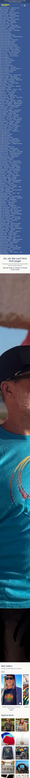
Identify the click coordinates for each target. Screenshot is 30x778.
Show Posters (3, 127)
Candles (2, 123)
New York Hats (3, 52)
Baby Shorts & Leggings (6, 103)
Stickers (11, 159)
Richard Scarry (9, 218)
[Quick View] (20, 703)
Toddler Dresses (14, 107)
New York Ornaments (5, 217)
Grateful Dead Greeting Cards (7, 35)
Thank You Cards (4, 153)
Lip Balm (19, 100)
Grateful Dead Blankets (5, 36)
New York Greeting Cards (6, 65)
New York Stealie (15, 19)
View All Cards (3, 159)
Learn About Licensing (15, 247)
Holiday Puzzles (13, 242)
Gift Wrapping (15, 175)
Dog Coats (15, 116)
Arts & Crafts (3, 174)
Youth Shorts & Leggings (6, 110)
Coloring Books (9, 191)
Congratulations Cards (15, 153)
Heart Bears (3, 20)
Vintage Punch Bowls (5, 135)
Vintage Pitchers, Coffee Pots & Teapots (10, 140)
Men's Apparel (13, 76)
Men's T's (17, 226)
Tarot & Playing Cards (5, 193)
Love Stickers (14, 164)
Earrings (15, 89)
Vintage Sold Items (4, 142)
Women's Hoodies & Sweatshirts (8, 14)
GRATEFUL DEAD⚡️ (5, 8)
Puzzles (2, 191)
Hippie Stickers (17, 161)
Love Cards (20, 151)
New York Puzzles (4, 55)
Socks (7, 91)
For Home (9, 119)
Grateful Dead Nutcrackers (6, 48)
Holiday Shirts (15, 241)
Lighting (18, 121)
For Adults (13, 67)
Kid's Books (16, 115)
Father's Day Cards (4, 156)
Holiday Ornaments (17, 143)
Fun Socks (13, 91)
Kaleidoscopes (3, 194)
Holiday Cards (14, 156)
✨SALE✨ (17, 231)
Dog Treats (2, 119)
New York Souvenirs (5, 207)
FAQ (11, 252)
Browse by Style (15, 8)
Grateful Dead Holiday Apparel (7, 41)
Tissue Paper (3, 178)
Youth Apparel (3, 108)
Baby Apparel (9, 102)
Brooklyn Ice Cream (5, 51)
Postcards (2, 172)
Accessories (12, 81)
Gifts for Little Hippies (5, 182)
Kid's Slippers (3, 113)
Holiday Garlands (4, 145)
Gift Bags (14, 177)
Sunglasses (3, 87)
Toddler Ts (12, 9)
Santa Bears (17, 30)
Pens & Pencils (16, 170)
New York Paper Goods (6, 62)
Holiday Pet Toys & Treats (6, 244)
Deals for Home (12, 234)
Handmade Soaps (4, 100)
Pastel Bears (3, 28)
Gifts (1, 167)
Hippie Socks (3, 92)
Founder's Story (4, 247)
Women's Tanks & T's (15, 68)
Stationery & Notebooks (16, 228)
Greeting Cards (14, 148)
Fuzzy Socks (11, 94)
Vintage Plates (14, 139)
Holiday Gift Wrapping (5, 239)
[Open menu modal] (28, 5)
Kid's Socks (3, 116)
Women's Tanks (9, 226)
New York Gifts (13, 54)
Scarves (10, 84)
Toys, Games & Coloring (6, 115)
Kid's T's (2, 226)
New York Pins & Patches (6, 59)
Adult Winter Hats (4, 83)
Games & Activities (17, 190)
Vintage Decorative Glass (6, 137)
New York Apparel (4, 49)
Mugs (16, 127)
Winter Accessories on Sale (7, 245)
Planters (17, 123)
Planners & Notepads (14, 169)
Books (13, 193)
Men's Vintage (3, 81)
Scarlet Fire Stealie (4, 25)
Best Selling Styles (4, 225)
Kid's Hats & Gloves (14, 111)
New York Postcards (5, 64)
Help (21, 252)
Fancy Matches (16, 126)
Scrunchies (19, 97)
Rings (20, 89)
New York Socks (4, 54)
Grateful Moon (11, 28)
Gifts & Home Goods (5, 32)
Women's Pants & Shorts (6, 75)
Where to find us (4, 253)
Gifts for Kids (3, 180)
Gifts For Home (4, 185)
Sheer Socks (3, 94)
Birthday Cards (15, 150)
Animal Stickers (4, 162)
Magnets (14, 186)
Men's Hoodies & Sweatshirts (7, 17)
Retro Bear (10, 222)
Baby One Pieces (4, 9)
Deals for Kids (3, 233)
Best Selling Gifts (4, 228)
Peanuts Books (3, 199)
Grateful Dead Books (5, 40)
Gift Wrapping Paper (5, 177)
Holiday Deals (3, 237)
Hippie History (16, 249)
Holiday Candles (4, 242)
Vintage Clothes (9, 188)
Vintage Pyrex (15, 130)
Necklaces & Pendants (5, 89)
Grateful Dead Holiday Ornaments (8, 44)
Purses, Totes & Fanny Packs (7, 86)
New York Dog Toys (11, 118)
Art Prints (11, 127)
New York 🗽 (18, 48)
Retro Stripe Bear (4, 22)
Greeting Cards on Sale (6, 236)
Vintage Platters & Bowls (6, 134)
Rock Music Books (16, 196)
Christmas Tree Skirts (5, 143)
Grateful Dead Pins (17, 36)
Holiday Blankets (4, 148)
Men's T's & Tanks (4, 78)
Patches (9, 175)
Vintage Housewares (5, 130)
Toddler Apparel (18, 103)
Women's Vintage (4, 76)
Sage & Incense (13, 124)
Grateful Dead (3, 250)
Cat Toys (20, 118)
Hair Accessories (4, 97)
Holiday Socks (13, 95)
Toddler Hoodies (4, 11)
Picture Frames (4, 124)
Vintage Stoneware (4, 139)
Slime (18, 193)
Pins (17, 174)
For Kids (2, 102)
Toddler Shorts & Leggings (13, 105)
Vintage (2, 188)
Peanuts (2, 218)
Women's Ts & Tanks (14, 12)
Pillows (15, 129)
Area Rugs (11, 121)
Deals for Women (13, 233)
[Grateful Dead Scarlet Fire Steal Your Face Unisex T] (11, 689)
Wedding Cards (4, 151)
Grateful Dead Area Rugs (6, 38)
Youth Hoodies (3, 12)
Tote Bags (2, 175)
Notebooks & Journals (5, 170)
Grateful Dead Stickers (5, 33)
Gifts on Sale (16, 236)
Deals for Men (3, 234)
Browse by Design (4, 19)
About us (16, 252)
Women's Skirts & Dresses (6, 71)
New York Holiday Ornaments (7, 60)
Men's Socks (19, 79)
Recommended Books (5, 249)
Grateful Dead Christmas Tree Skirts (9, 46)
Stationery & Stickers (9, 167)
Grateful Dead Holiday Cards (7, 43)
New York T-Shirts (15, 51)
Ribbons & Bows (12, 178)
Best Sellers (18, 218)
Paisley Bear (13, 22)
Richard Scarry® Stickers (15, 162)
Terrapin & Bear (4, 27)
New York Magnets (4, 57)
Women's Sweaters (4, 73)
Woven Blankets (17, 119)
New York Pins (14, 209)
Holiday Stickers (16, 166)
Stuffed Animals (12, 113)
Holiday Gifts (15, 40)
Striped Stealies (11, 20)
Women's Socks (18, 75)
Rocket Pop (10, 24)
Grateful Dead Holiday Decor (7, 146)
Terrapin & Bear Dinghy (15, 27)
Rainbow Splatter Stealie (6, 30)
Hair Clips (12, 97)
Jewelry (9, 87)
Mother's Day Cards (14, 154)
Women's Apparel (4, 68)
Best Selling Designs (5, 220)
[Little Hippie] (5, 5)
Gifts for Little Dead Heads (14, 180)
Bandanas (18, 86)
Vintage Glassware (4, 132)
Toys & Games (16, 182)
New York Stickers (4, 67)
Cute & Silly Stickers (5, 166)
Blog (16, 245)
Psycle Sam (3, 24)
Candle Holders (9, 123)
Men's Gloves (3, 84)
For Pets (9, 116)
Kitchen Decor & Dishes (6, 129)
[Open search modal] (22, 5)
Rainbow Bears (14, 25)
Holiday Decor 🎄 (15, 142)
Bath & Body (10, 99)
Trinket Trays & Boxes (5, 126)
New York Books (14, 55)
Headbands (3, 99)
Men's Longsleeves (14, 16)
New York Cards (4, 154)
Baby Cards (12, 151)
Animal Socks (11, 92)
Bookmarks (9, 172)
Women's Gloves (15, 83)
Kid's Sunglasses (4, 111)
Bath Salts (12, 100)
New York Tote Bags (14, 52)
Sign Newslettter (4, 252)
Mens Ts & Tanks (4, 16)
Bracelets (2, 91)
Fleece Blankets (4, 121)
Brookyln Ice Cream (16, 223)
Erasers (16, 172)
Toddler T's (2, 105)
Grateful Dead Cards (5, 150)
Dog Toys (2, 118)
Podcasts (11, 250)
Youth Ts (12, 11)
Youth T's (11, 108)
